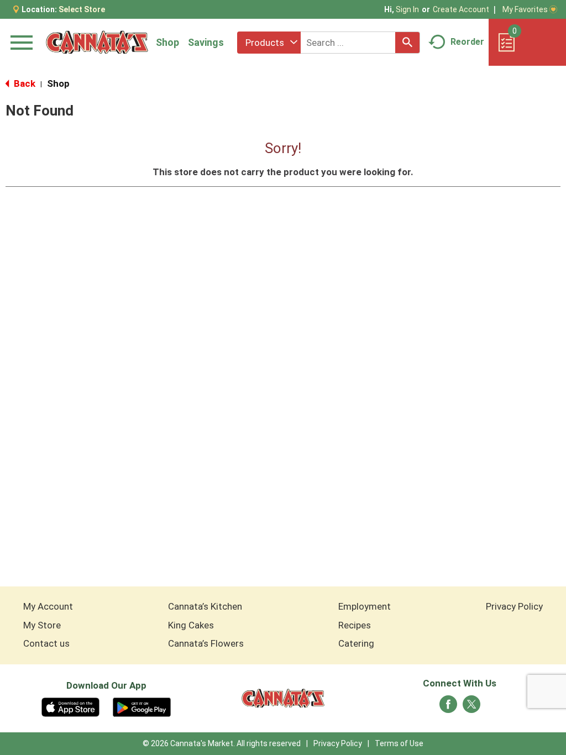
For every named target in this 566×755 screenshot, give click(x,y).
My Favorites (525, 9)
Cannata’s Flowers (206, 643)
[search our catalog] (407, 42)
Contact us (46, 643)
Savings (206, 42)
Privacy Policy (514, 606)
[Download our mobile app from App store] (70, 706)
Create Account (461, 9)
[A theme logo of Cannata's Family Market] (97, 42)
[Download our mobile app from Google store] (142, 706)
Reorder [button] (467, 41)
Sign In (407, 9)
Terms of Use (399, 743)
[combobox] (269, 43)
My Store (42, 625)
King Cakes (191, 625)
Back (23, 83)
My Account (48, 606)
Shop (167, 42)
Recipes (354, 625)
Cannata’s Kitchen (205, 606)
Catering (356, 643)
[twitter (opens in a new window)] (471, 707)
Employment (364, 606)
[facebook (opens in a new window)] (448, 707)
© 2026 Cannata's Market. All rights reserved (222, 743)
